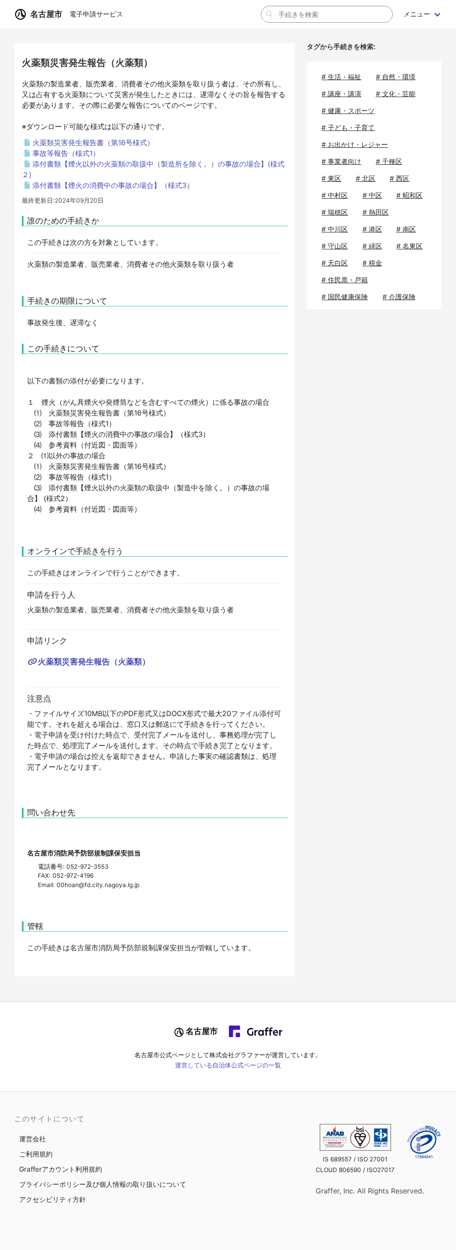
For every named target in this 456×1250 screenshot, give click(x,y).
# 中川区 (335, 229)
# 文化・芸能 (395, 94)
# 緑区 (372, 246)
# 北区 (365, 178)
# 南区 (406, 229)
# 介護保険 (399, 297)
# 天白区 (335, 263)
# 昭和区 (409, 195)
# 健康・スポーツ (348, 110)
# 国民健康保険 (345, 297)
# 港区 (372, 229)
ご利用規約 (36, 1154)
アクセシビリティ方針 (52, 1199)
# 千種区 (389, 161)
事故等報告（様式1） (66, 153)
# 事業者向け (341, 161)
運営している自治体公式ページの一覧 (228, 1065)
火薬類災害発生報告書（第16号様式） (93, 142)
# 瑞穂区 (335, 212)
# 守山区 (335, 246)
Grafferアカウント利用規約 (60, 1169)
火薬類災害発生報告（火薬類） (94, 661)
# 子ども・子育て (348, 127)
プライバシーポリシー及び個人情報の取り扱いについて (102, 1184)
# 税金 (372, 263)
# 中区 (372, 195)
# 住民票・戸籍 (345, 280)
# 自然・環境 (395, 77)
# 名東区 (409, 246)
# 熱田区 (375, 212)
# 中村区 (335, 195)
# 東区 (331, 178)
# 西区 (399, 178)
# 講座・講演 (341, 94)
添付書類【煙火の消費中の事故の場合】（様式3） (113, 185)
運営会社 (32, 1139)
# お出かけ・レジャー (355, 144)
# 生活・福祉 (341, 77)
